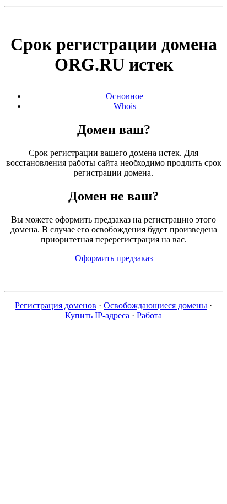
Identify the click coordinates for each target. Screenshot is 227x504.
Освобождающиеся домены (155, 305)
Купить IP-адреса (97, 315)
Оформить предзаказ (114, 258)
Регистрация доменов (55, 305)
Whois (125, 106)
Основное (124, 96)
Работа (149, 315)
